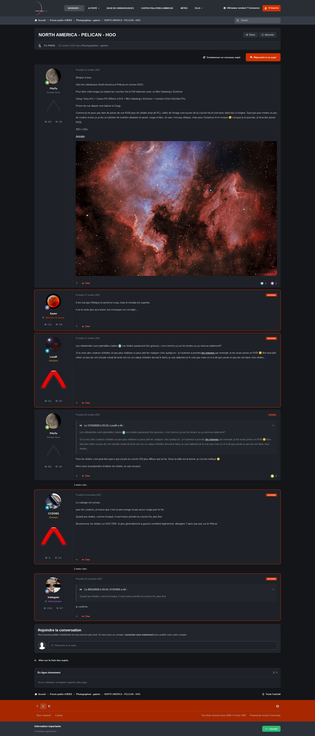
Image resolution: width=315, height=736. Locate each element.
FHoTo (51, 45)
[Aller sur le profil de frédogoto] (53, 585)
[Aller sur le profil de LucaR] (53, 344)
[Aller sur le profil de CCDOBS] (53, 501)
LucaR (53, 356)
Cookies (59, 715)
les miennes (208, 352)
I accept (273, 728)
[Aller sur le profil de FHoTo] (40, 45)
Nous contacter (44, 715)
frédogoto (53, 597)
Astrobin (80, 136)
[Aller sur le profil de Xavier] (53, 301)
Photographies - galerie (95, 45)
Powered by (265, 715)
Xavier (53, 313)
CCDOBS (53, 513)
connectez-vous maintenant (139, 634)
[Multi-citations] (77, 283)
